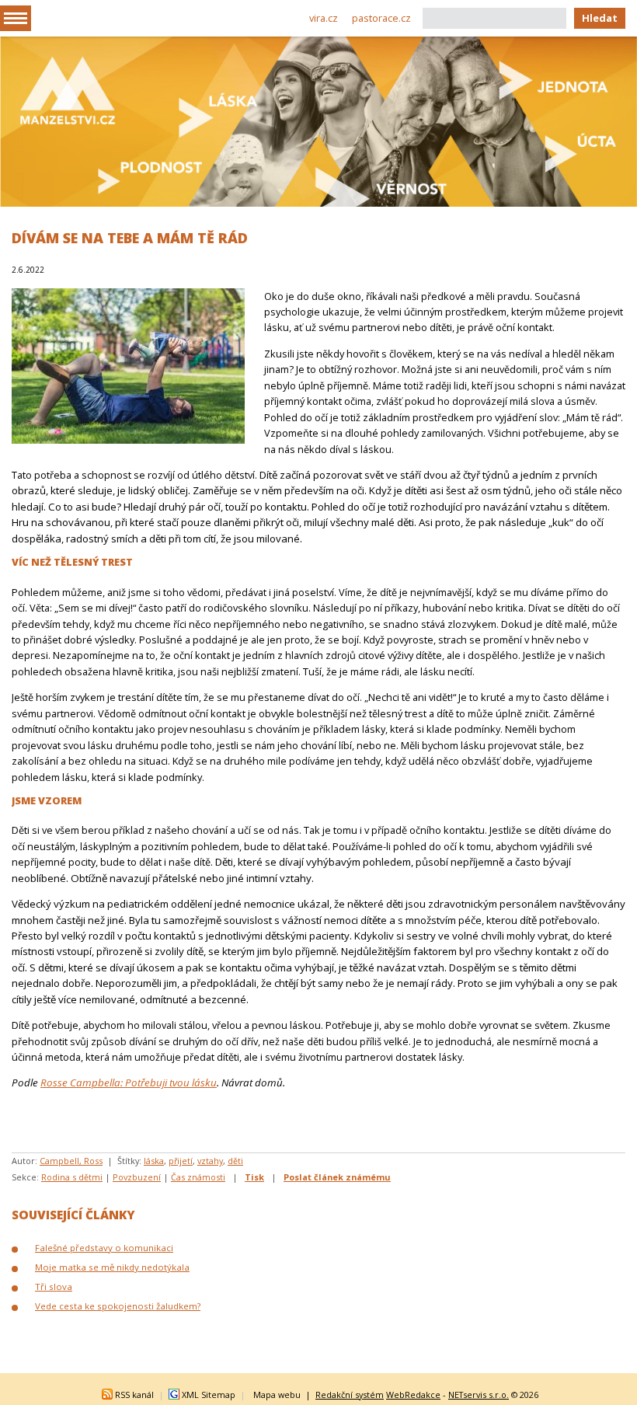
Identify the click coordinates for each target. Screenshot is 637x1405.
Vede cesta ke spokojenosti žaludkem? (117, 1306)
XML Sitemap (208, 1394)
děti (235, 1160)
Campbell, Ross (71, 1160)
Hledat (600, 18)
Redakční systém (349, 1394)
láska (154, 1160)
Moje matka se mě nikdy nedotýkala (112, 1267)
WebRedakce (413, 1394)
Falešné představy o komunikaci (104, 1247)
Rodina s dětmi (72, 1177)
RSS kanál (134, 1394)
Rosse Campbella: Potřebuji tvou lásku (128, 1082)
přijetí (181, 1160)
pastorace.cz (381, 18)
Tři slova (53, 1286)
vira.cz (323, 18)
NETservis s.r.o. (478, 1394)
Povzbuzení (137, 1177)
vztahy (210, 1160)
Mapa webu (277, 1394)
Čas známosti (198, 1177)
